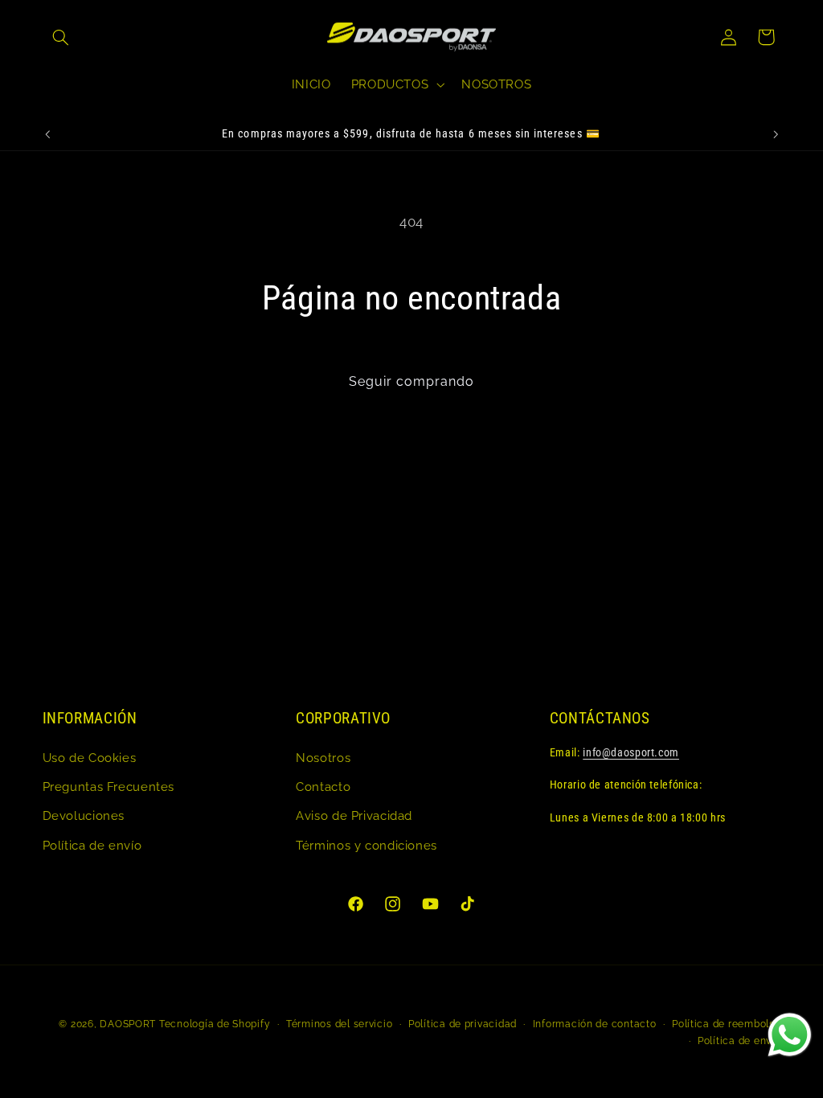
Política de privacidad (462, 1024)
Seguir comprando (412, 381)
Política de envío (92, 845)
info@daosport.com (631, 752)
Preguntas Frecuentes (109, 786)
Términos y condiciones (366, 845)
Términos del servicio (339, 1024)
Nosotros (323, 757)
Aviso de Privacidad (354, 815)
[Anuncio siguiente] (775, 134)
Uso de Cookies (90, 757)
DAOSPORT (128, 1024)
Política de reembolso (726, 1024)
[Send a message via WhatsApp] (789, 1035)
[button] (61, 36)
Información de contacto (595, 1024)
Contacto (323, 786)
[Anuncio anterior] (47, 134)
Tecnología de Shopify (214, 1024)
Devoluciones (84, 815)
